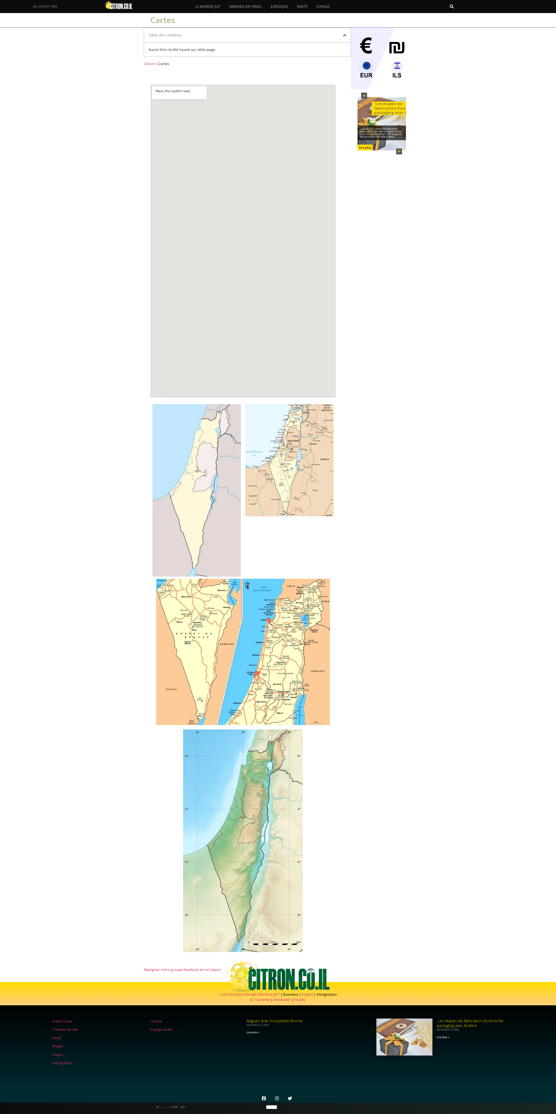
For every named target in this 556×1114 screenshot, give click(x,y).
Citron (149, 64)
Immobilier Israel (245, 6)
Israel (168, 1107)
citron (378, 118)
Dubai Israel (62, 1021)
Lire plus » (253, 1032)
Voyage (322, 6)
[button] (451, 6)
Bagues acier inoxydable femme (275, 1020)
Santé (302, 6)
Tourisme (261, 999)
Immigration (62, 1063)
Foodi (56, 1038)
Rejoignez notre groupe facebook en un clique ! (182, 969)
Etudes (299, 999)
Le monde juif (207, 6)
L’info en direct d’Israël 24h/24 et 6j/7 (250, 994)
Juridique (279, 6)
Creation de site (65, 1029)
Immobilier (282, 999)
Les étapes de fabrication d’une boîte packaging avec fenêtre (397, 108)
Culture (156, 1021)
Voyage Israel (161, 1029)
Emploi (307, 994)
